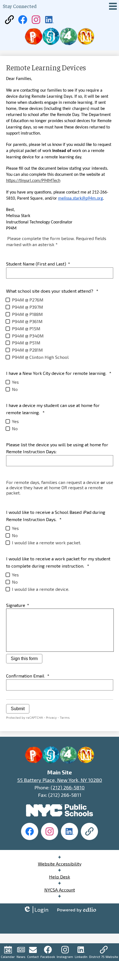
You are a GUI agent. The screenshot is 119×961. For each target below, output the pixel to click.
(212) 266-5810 (68, 787)
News (21, 957)
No (15, 389)
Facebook (47, 957)
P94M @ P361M (27, 321)
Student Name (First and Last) (38, 263)
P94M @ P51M (26, 342)
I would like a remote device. (40, 589)
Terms (65, 717)
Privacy (51, 717)
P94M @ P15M (26, 328)
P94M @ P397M (27, 307)
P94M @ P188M (27, 314)
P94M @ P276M (27, 299)
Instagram (65, 957)
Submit (18, 708)
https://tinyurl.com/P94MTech (33, 181)
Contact (33, 957)
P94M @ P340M (28, 335)
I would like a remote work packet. (46, 542)
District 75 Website (103, 957)
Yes (15, 382)
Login (35, 909)
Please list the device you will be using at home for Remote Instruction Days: (57, 448)
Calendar (8, 957)
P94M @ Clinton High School (40, 357)
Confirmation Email (27, 675)
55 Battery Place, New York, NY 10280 (59, 780)
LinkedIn (81, 957)
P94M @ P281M (27, 349)
